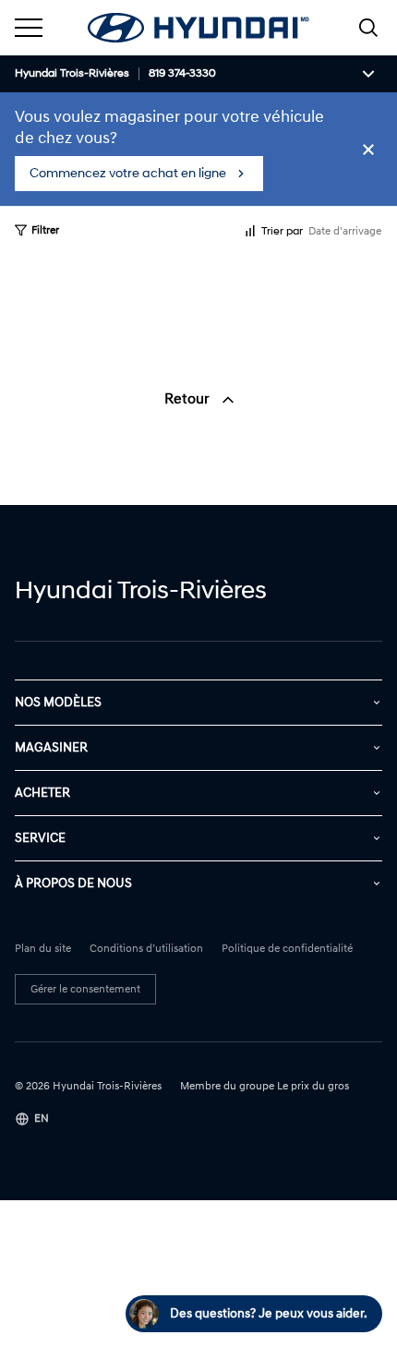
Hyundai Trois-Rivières (72, 73)
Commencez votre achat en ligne (128, 173)
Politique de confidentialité (287, 949)
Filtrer (45, 230)
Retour (188, 399)
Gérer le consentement (85, 989)
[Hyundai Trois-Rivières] (198, 27)
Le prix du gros (313, 1086)
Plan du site (43, 949)
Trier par (282, 231)
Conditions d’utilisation (146, 949)
